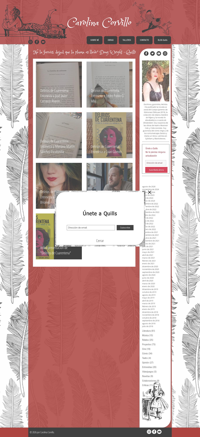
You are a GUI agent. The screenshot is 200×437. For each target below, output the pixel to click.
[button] (100, 241)
